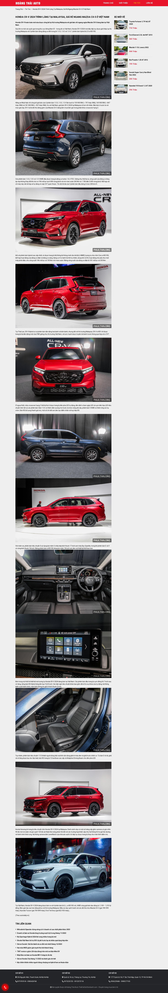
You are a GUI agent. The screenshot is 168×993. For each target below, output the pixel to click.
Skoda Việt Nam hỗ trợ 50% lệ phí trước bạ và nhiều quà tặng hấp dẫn (42, 940)
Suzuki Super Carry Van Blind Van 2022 (140, 73)
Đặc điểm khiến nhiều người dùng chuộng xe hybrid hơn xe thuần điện (42, 962)
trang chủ (108, 3)
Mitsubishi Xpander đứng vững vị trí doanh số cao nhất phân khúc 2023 (43, 929)
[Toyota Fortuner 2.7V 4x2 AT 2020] (121, 24)
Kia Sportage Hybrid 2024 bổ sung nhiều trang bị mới (36, 937)
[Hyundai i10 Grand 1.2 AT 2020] (121, 89)
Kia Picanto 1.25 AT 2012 (138, 60)
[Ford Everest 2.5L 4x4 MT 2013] (121, 38)
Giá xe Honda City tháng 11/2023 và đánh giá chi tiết (36, 959)
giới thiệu (123, 3)
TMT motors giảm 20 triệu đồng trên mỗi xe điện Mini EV (38, 951)
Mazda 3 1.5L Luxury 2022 (139, 47)
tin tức (136, 3)
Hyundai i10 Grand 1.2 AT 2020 (140, 86)
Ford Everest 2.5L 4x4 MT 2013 (140, 35)
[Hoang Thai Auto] (28, 3)
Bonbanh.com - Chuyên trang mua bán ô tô (102, 987)
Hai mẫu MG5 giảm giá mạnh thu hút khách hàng (35, 948)
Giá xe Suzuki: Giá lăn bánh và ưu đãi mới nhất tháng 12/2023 (39, 944)
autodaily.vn (24, 915)
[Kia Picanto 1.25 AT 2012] (121, 63)
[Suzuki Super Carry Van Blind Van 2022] (121, 75)
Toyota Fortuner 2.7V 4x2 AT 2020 (140, 23)
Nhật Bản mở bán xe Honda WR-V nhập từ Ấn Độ (34, 955)
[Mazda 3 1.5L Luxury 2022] (121, 50)
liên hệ (149, 3)
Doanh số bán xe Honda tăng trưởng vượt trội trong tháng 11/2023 (41, 933)
